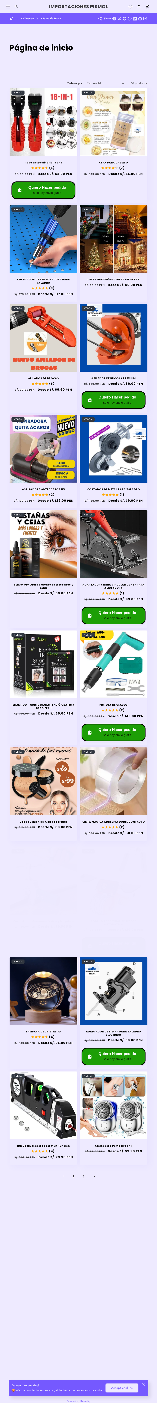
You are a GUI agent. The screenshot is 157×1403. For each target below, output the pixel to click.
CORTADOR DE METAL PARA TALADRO (113, 489)
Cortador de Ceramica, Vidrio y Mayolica (43, 921)
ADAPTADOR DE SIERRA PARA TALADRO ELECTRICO (113, 1033)
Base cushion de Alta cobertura (43, 822)
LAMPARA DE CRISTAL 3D (43, 1031)
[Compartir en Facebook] (114, 18)
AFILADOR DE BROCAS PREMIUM (113, 378)
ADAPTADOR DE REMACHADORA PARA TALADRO (43, 281)
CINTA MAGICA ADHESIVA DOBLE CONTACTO (113, 822)
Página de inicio (51, 18)
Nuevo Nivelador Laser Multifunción (43, 1146)
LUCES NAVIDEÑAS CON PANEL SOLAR (113, 279)
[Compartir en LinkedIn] (135, 18)
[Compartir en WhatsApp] (130, 18)
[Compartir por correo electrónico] (145, 18)
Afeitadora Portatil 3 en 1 (113, 1146)
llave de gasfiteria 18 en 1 (43, 162)
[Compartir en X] (119, 18)
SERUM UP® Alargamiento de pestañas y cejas (43, 586)
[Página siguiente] (94, 1176)
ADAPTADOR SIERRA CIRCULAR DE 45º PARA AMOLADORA (113, 586)
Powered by (78, 1400)
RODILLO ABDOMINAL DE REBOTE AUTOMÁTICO (113, 923)
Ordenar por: (75, 83)
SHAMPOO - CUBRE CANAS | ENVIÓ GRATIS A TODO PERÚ (43, 706)
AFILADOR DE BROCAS (43, 378)
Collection (27, 18)
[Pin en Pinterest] (124, 18)
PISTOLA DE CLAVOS (113, 705)
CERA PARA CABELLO (113, 162)
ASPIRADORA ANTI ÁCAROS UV (43, 489)
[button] (8, 6)
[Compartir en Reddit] (140, 18)
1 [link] (63, 1176)
